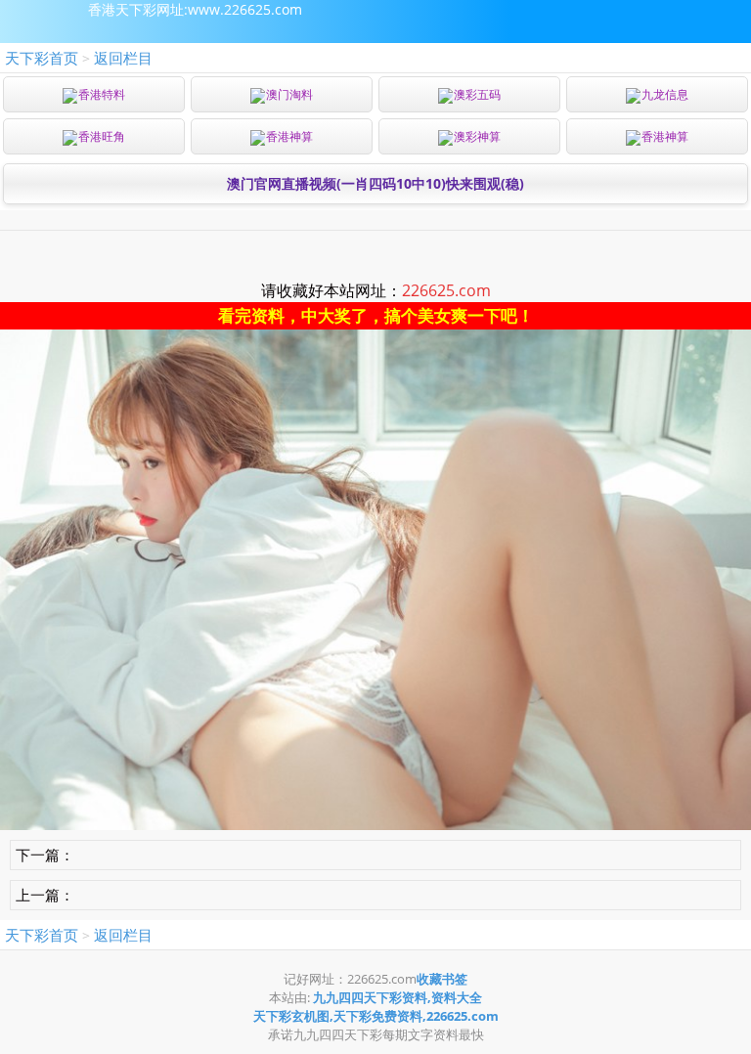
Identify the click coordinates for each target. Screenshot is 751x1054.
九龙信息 (664, 94)
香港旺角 (101, 136)
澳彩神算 (477, 136)
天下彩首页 (41, 57)
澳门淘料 (289, 94)
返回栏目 (123, 57)
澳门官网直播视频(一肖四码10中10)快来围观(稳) (375, 183)
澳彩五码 (477, 94)
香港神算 (289, 136)
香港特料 (101, 94)
